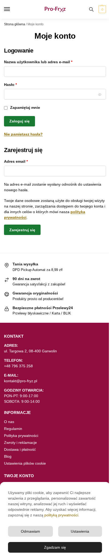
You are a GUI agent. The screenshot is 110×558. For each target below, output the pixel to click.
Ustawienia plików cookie (25, 463)
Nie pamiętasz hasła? (23, 134)
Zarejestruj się (22, 230)
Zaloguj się (19, 121)
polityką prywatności (61, 515)
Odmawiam (30, 531)
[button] (101, 9)
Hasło (20, 84)
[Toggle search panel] (91, 9)
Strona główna (14, 24)
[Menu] (12, 9)
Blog (7, 456)
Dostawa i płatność (20, 449)
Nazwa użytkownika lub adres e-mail (48, 61)
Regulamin (13, 429)
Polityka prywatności (21, 435)
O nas (9, 422)
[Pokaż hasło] (100, 94)
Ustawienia (80, 531)
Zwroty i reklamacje (20, 442)
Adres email (26, 161)
